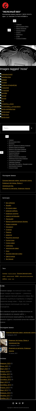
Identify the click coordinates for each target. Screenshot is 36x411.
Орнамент (9, 227)
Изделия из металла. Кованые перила (16, 188)
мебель (4, 279)
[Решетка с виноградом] (10, 107)
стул (13, 279)
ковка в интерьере (12, 216)
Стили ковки (10, 243)
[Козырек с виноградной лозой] (4, 88)
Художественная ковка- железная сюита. (17, 180)
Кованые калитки (12, 213)
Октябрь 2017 (5, 374)
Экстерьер (9, 259)
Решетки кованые (12, 273)
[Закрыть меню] (14, 20)
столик (9, 279)
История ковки (11, 208)
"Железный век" (11, 12)
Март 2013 (4, 390)
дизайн (4, 276)
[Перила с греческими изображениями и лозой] (2, 101)
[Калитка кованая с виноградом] (3, 80)
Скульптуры (10, 240)
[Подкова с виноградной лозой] (8, 85)
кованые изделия (10, 276)
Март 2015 (4, 382)
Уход (7, 251)
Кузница (4, 273)
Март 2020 (4, 369)
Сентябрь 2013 (5, 385)
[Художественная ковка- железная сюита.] (2, 335)
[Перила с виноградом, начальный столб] (3, 96)
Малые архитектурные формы (17, 221)
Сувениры (9, 246)
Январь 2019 (4, 371)
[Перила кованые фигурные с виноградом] (4, 115)
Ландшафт (9, 219)
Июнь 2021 (4, 366)
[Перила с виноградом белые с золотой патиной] (3, 93)
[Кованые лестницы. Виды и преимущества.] (3, 343)
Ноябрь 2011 (5, 398)
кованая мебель (12, 211)
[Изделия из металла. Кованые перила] (3, 350)
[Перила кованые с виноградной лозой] (5, 112)
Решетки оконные (12, 238)
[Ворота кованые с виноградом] (3, 82)
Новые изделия (11, 224)
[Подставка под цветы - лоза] (6, 74)
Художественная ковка (14, 254)
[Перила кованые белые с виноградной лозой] (3, 98)
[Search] (31, 128)
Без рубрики (10, 203)
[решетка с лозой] (5, 77)
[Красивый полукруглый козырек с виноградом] (4, 90)
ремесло (9, 235)
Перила (8, 232)
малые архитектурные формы (26, 276)
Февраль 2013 (5, 393)
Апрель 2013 (4, 388)
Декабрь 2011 (5, 396)
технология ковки (12, 248)
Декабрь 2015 (5, 377)
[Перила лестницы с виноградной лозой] (7, 109)
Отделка (9, 230)
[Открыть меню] (9, 30)
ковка (17, 276)
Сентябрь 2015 (5, 379)
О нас (2, 286)
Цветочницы (10, 256)
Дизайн (8, 205)
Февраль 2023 (5, 363)
